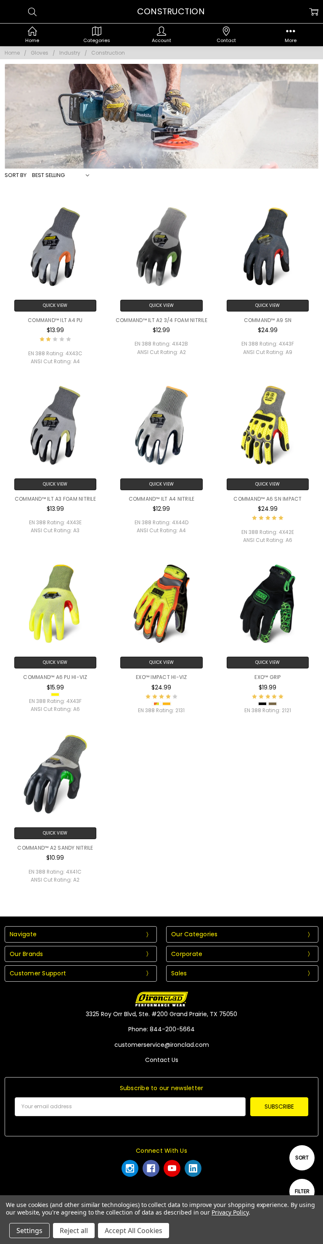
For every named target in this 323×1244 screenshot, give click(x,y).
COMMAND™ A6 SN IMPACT (267, 498)
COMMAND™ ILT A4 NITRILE (162, 498)
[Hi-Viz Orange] (166, 704)
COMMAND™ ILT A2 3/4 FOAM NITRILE (161, 320)
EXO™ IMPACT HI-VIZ (161, 677)
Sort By (15, 175)
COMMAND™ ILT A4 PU (55, 320)
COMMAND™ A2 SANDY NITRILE (55, 847)
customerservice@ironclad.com (161, 1045)
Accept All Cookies (133, 1230)
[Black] (262, 704)
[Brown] (272, 704)
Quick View (55, 305)
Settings (29, 1230)
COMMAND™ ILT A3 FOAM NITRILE (55, 498)
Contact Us (161, 1060)
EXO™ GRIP (267, 677)
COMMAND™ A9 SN (268, 320)
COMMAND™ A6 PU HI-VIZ (55, 677)
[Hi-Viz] (156, 704)
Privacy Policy (230, 1212)
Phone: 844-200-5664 (161, 1029)
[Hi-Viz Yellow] (55, 694)
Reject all (74, 1230)
